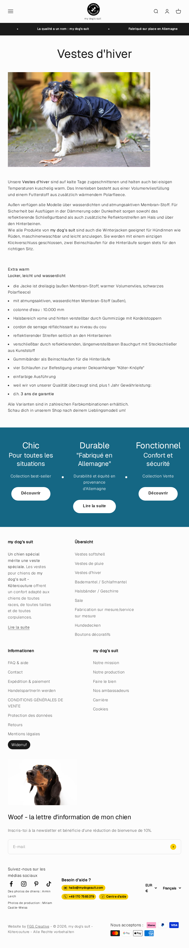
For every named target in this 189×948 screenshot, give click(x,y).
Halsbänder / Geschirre (97, 591)
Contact (15, 672)
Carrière (100, 700)
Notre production (109, 672)
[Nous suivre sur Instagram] (23, 884)
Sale (79, 600)
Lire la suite (94, 506)
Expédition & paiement (29, 681)
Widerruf (19, 744)
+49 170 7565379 (81, 897)
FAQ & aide (18, 662)
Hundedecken (88, 625)
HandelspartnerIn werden (32, 690)
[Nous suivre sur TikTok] (49, 884)
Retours (15, 724)
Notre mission (106, 662)
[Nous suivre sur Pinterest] (36, 884)
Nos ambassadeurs (111, 690)
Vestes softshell (90, 554)
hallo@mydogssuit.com (86, 888)
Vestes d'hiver (88, 572)
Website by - (30, 926)
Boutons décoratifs (92, 634)
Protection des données (30, 715)
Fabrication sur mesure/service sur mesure (104, 613)
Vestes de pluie (89, 563)
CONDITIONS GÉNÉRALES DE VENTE (35, 703)
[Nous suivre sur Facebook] (11, 884)
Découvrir (31, 493)
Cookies (100, 709)
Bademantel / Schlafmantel (101, 582)
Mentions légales (24, 733)
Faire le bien (104, 681)
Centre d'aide (116, 897)
